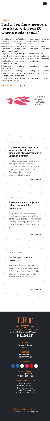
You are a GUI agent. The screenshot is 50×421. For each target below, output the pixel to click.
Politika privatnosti (29, 409)
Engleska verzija (8, 86)
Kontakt (17, 409)
